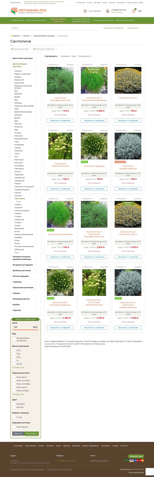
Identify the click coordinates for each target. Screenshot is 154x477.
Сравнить (70, 64)
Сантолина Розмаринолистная (60, 99)
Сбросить (18, 433)
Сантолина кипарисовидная (128, 167)
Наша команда (30, 446)
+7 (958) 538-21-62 (65, 461)
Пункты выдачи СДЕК (135, 2)
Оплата (89, 2)
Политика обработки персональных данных (27, 469)
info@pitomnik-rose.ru (99, 461)
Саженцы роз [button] (17, 20)
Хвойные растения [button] (125, 20)
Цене (73, 56)
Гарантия (112, 2)
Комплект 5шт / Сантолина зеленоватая (94, 99)
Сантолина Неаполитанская (60, 164)
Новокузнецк (15, 2)
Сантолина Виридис (94, 166)
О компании (80, 2)
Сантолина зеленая (20, 49)
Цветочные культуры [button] (36, 20)
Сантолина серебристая (44, 49)
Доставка (97, 2)
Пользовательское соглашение (59, 469)
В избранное (53, 64)
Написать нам (136, 456)
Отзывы (115, 446)
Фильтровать (31, 433)
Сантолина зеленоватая (60, 234)
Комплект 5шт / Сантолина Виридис (60, 303)
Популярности (84, 56)
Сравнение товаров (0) (113, 28)
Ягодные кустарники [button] (103, 20)
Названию (65, 56)
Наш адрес (14, 461)
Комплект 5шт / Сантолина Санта (128, 233)
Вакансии (76, 446)
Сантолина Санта (128, 98)
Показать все (18, 367)
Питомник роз (125, 469)
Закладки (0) (132, 28)
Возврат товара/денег (90, 446)
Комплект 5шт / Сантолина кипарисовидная (128, 305)
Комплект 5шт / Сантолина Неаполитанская (94, 302)
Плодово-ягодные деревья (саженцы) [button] (81, 20)
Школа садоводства (136, 472)
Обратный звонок (117, 12)
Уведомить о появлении (60, 120)
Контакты (124, 446)
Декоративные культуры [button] (58, 20)
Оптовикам (121, 2)
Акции (104, 2)
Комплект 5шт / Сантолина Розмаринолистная (94, 234)
